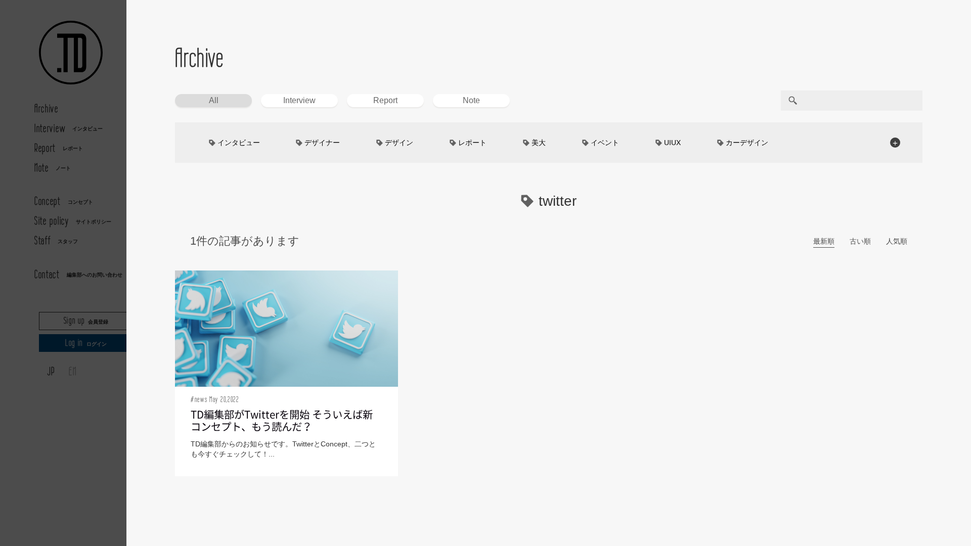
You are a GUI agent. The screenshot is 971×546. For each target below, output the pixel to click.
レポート (472, 143)
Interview (299, 100)
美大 (539, 143)
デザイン (399, 143)
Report (385, 100)
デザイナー (322, 143)
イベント (605, 143)
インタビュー (238, 143)
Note (471, 100)
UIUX (672, 143)
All (213, 100)
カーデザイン (747, 143)
